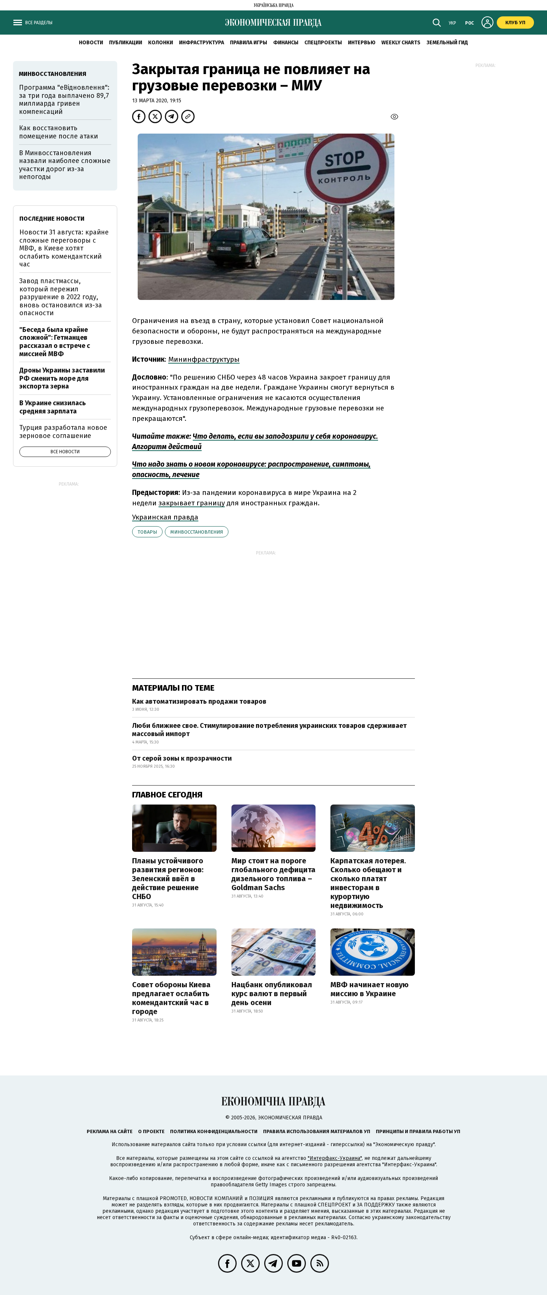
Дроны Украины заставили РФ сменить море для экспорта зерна (62, 378)
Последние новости (51, 218)
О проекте (151, 1131)
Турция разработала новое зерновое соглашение (63, 431)
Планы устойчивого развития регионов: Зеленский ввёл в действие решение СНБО (168, 878)
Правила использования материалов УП (316, 1131)
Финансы (285, 42)
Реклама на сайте (109, 1131)
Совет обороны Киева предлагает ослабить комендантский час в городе (171, 998)
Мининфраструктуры (204, 359)
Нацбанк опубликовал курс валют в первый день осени (271, 993)
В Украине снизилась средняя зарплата (52, 407)
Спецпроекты (323, 42)
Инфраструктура (201, 42)
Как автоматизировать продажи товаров (199, 701)
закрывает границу (192, 503)
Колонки (160, 42)
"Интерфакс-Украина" (335, 1158)
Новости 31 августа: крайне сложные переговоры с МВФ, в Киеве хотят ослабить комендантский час (64, 248)
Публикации (125, 42)
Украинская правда (165, 517)
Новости (91, 42)
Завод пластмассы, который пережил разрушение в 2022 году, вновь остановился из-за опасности (60, 297)
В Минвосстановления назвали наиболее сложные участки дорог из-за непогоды (65, 165)
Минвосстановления (196, 532)
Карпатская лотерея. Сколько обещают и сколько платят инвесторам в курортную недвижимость (368, 883)
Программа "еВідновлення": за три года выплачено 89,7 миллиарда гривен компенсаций (64, 99)
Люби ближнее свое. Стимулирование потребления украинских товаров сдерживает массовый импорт (269, 730)
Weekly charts (400, 42)
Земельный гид (447, 42)
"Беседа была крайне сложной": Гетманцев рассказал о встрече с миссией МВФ (54, 342)
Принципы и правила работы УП (418, 1131)
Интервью (361, 42)
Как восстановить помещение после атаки (58, 132)
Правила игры (248, 42)
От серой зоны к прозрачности (182, 758)
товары (147, 532)
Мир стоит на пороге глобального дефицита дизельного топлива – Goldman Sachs (273, 874)
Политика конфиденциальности (213, 1131)
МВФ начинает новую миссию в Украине (369, 989)
